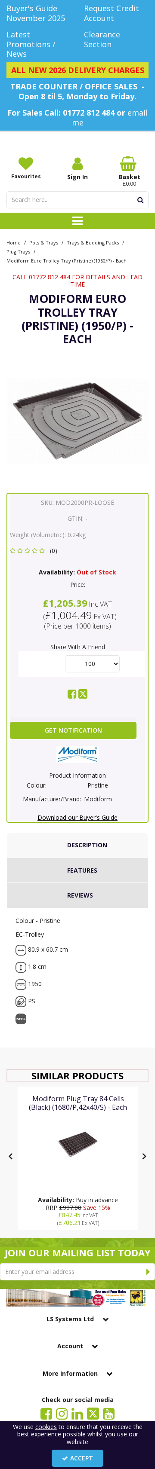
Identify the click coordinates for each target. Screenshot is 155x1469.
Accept (81, 1458)
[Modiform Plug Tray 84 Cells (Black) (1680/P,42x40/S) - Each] (77, 1144)
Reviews (80, 895)
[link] (72, 693)
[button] (35, 551)
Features (82, 870)
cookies (46, 1427)
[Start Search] (141, 199)
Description (87, 845)
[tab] (77, 845)
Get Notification (73, 730)
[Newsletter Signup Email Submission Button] (148, 1271)
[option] (77, 421)
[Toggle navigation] (77, 221)
